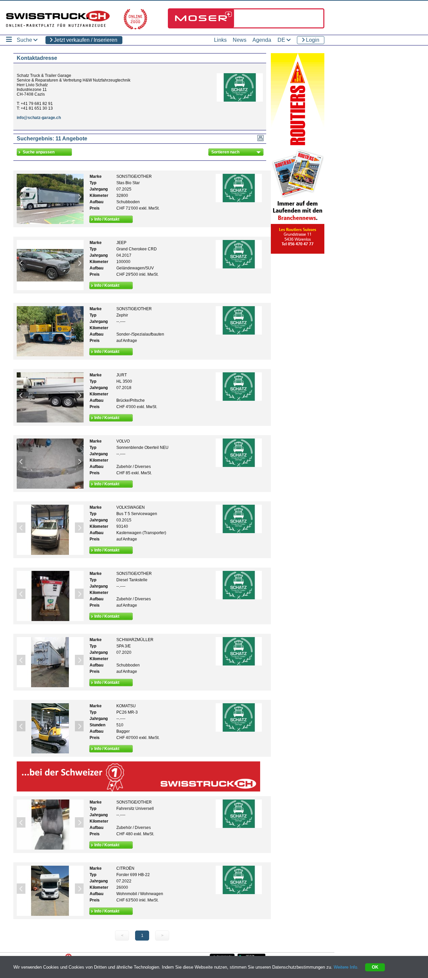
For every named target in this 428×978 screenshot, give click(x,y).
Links (220, 40)
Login (312, 40)
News (239, 40)
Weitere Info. (346, 967)
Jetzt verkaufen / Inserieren (84, 40)
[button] (21, 197)
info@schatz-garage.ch (39, 117)
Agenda (261, 40)
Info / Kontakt (106, 219)
